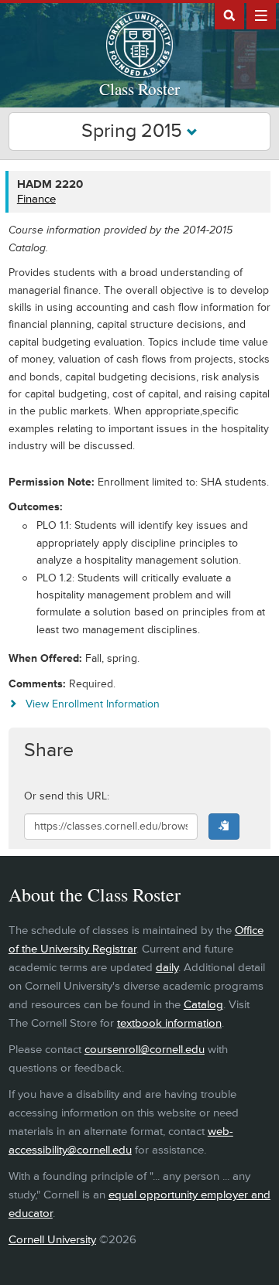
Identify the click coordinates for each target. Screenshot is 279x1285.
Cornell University (52, 1239)
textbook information (169, 1023)
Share (49, 750)
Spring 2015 (134, 131)
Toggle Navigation (261, 14)
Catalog (203, 1004)
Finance (36, 199)
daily (167, 967)
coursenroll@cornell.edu (144, 1049)
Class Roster (139, 89)
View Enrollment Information (93, 704)
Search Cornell (229, 14)
